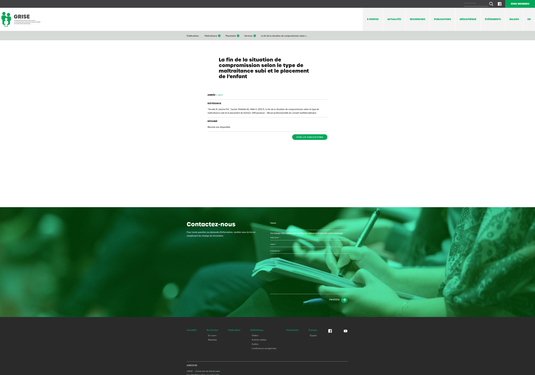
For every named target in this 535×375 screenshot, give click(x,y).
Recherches (417, 19)
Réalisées (212, 339)
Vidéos (255, 335)
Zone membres (520, 3)
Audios (255, 344)
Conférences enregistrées (264, 348)
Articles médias (259, 339)
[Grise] (20, 19)
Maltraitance (211, 35)
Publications (442, 19)
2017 (220, 94)
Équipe (313, 335)
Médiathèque (468, 19)
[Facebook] (499, 4)
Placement (231, 35)
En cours (212, 335)
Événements (493, 19)
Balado (514, 19)
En (529, 19)
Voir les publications (309, 137)
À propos (373, 19)
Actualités (394, 19)
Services (248, 35)
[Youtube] (345, 333)
